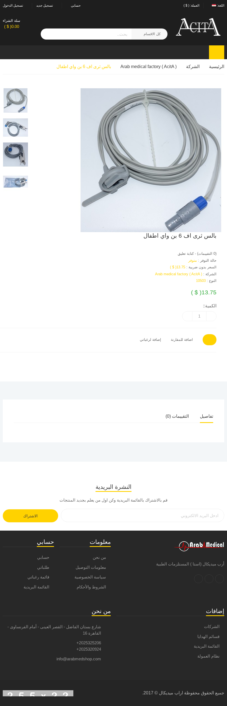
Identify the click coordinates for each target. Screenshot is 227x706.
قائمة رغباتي (38, 577)
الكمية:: (209, 305)
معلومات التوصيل (91, 567)
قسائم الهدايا (208, 636)
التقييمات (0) (177, 416)
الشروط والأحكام (91, 587)
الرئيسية (216, 66)
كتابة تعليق (186, 253)
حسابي (43, 557)
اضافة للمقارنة (182, 340)
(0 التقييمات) (206, 253)
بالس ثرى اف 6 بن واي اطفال (83, 66)
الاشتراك (30, 516)
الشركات (212, 626)
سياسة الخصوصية (90, 577)
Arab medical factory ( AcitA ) (148, 66)
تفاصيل (206, 416)
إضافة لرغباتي (150, 340)
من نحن (99, 557)
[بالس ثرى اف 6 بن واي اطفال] (132, 160)
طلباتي (43, 567)
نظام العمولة (208, 656)
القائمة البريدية (36, 587)
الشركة (193, 66)
